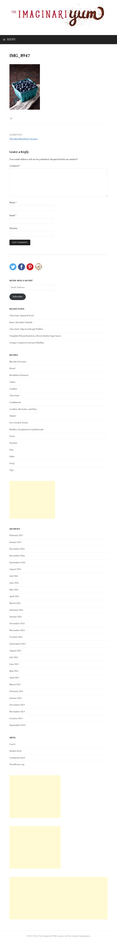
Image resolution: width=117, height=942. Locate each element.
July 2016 (13, 576)
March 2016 (14, 603)
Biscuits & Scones (17, 361)
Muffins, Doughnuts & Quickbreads (26, 429)
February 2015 (16, 691)
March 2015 (14, 684)
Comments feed (17, 757)
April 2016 (14, 596)
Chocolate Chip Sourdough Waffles (26, 329)
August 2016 (15, 569)
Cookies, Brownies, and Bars (23, 409)
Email (12, 215)
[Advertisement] (32, 500)
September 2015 (17, 644)
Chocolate (14, 395)
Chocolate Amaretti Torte (21, 315)
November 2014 (17, 711)
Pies (11, 450)
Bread (12, 368)
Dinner (12, 416)
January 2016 (15, 616)
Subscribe (18, 296)
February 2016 (16, 610)
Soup (11, 463)
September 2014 (17, 725)
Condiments (15, 402)
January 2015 (15, 698)
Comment (14, 166)
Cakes (12, 382)
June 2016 (14, 583)
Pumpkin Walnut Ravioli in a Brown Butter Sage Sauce (35, 336)
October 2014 (15, 718)
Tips (11, 470)
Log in (12, 744)
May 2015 (13, 671)
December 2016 (17, 549)
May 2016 (13, 589)
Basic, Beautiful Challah (20, 322)
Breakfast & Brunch (18, 375)
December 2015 (17, 623)
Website (13, 228)
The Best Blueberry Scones (23, 138)
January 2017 (15, 542)
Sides (12, 456)
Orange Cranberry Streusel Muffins (26, 342)
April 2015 (14, 677)
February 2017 (16, 535)
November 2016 (17, 555)
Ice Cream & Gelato (18, 422)
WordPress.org (16, 764)
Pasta (12, 436)
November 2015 (17, 630)
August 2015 (15, 650)
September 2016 (17, 562)
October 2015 (15, 637)
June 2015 (14, 664)
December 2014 (17, 705)
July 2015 (13, 657)
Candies (13, 389)
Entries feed (15, 751)
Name (13, 202)
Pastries (13, 443)
